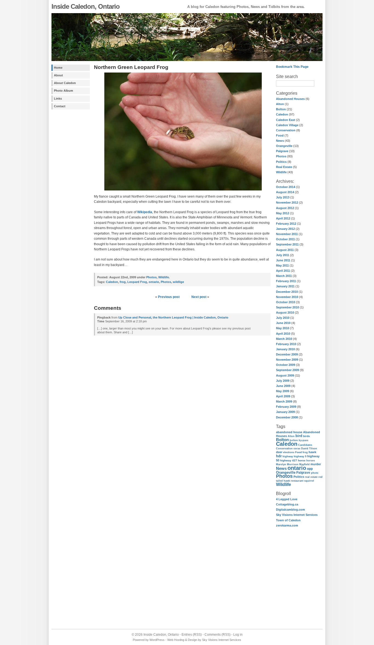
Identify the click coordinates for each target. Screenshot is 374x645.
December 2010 (287, 291)
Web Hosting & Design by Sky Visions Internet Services (204, 639)
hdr (279, 456)
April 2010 (283, 333)
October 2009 (285, 364)
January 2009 (285, 411)
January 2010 (285, 349)
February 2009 (286, 406)
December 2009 (287, 354)
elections (288, 452)
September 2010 (287, 307)
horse (302, 460)
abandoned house (289, 432)
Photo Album (63, 90)
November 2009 (287, 359)
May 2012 (282, 213)
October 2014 (285, 187)
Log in (238, 635)
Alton (280, 104)
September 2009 (287, 370)
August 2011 (285, 249)
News (280, 140)
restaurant (297, 480)
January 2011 (285, 286)
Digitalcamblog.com (290, 509)
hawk (312, 452)
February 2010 (286, 344)
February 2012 (286, 223)
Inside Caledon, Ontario (85, 6)
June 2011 (283, 260)
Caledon (282, 114)
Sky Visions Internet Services (297, 514)
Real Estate (284, 167)
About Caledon (65, 83)
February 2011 (286, 281)
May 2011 (282, 265)
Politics (281, 161)
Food (280, 135)
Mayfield (304, 464)
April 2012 (283, 218)
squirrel (309, 480)
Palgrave (282, 151)
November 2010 (287, 297)
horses (310, 460)
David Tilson (309, 448)
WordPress (157, 639)
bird (298, 436)
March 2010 (284, 338)
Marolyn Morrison (287, 464)
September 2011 (287, 244)
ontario (296, 468)
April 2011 (283, 270)
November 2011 (287, 234)
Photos (281, 156)
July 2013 (282, 197)
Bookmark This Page (292, 67)
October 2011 (285, 239)
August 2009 (285, 375)
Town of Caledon (288, 520)
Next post (198, 297)
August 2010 (285, 312)
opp (310, 469)
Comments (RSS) (218, 635)
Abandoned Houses (290, 98)
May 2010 (282, 328)
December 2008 (287, 417)
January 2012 (285, 228)
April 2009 (283, 396)
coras (297, 448)
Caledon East (285, 120)
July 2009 (282, 380)
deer (279, 452)
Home (58, 67)
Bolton (281, 109)
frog (305, 452)
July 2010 (282, 317)
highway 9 (300, 456)
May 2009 (282, 391)
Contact (59, 106)
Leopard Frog (137, 282)
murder (315, 464)
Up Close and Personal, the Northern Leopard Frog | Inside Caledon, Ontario (173, 317)
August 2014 (285, 192)
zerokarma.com (287, 525)
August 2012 (285, 208)
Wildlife (281, 172)
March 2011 (284, 275)
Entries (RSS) (192, 635)
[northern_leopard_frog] (182, 191)
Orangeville (284, 145)
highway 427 (288, 460)
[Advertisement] (67, 199)
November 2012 (287, 202)
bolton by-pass (299, 440)
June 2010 (283, 323)
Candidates (305, 444)
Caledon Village (287, 125)
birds (306, 436)
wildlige (178, 282)
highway (288, 456)
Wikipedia (144, 212)
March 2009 (284, 401)
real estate (311, 476)
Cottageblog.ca (287, 504)
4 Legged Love (286, 499)
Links (58, 98)
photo (314, 472)
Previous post (169, 297)
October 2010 (285, 302)
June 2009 (283, 385)
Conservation (285, 130)
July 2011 (282, 255)
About (58, 75)
